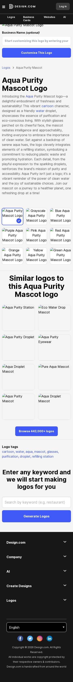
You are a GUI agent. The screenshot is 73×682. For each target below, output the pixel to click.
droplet (25, 456)
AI (64, 17)
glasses (53, 452)
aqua (29, 452)
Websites (49, 17)
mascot (40, 452)
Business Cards (28, 19)
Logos (11, 17)
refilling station (43, 456)
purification (10, 456)
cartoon (48, 106)
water (40, 111)
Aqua (29, 96)
